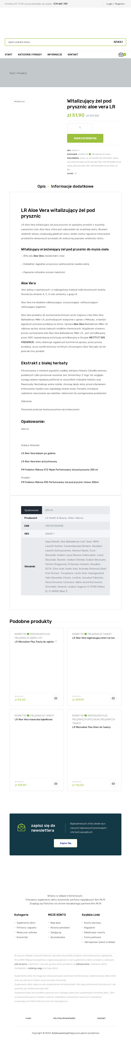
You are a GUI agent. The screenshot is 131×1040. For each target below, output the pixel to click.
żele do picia (20, 964)
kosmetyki (63, 899)
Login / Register (115, 3)
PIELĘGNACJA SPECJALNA (86, 719)
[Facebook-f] (58, 1011)
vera (115, 158)
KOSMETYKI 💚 (84, 154)
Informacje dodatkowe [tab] (72, 186)
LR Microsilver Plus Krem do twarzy (91, 727)
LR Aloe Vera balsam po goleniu (38, 453)
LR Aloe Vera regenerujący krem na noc (93, 637)
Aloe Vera (38, 255)
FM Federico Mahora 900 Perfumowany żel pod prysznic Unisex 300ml (60, 482)
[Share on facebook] (75, 173)
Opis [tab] (42, 186)
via (68, 162)
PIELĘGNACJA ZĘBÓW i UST (29, 638)
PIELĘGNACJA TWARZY (100, 634)
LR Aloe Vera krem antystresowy (39, 461)
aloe (82, 158)
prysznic (107, 158)
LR (87, 158)
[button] (65, 843)
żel (68, 170)
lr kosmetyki (95, 158)
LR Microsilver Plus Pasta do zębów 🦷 (36, 641)
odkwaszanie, (83, 964)
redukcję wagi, (35, 968)
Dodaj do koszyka (85, 138)
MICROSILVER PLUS (40, 634)
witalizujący (77, 162)
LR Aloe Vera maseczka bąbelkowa (33, 719)
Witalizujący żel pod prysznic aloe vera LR (95, 166)
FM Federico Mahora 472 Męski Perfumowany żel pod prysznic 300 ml (59, 469)
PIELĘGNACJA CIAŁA (101, 154)
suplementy (44, 899)
